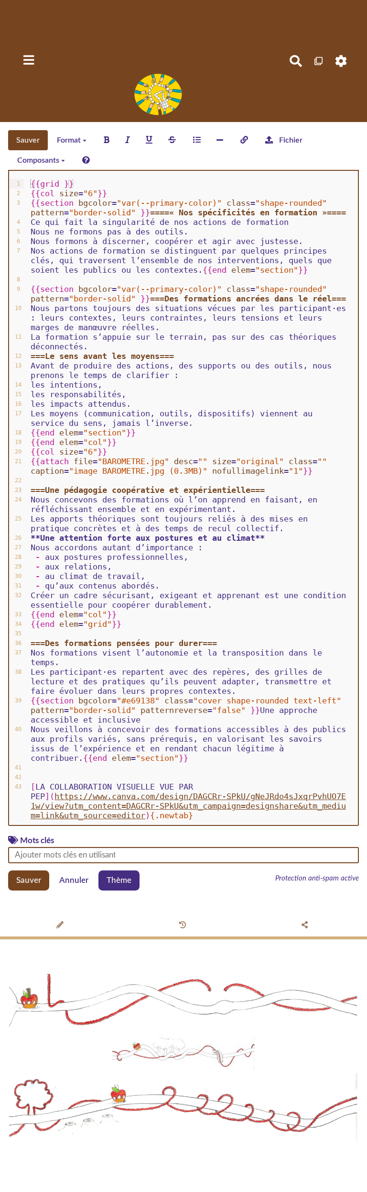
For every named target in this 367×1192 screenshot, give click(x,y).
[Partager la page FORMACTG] (306, 926)
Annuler (73, 880)
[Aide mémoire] (86, 160)
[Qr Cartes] (319, 61)
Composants (39, 160)
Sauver (28, 140)
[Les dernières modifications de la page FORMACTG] (184, 926)
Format (70, 140)
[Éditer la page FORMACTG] (61, 926)
